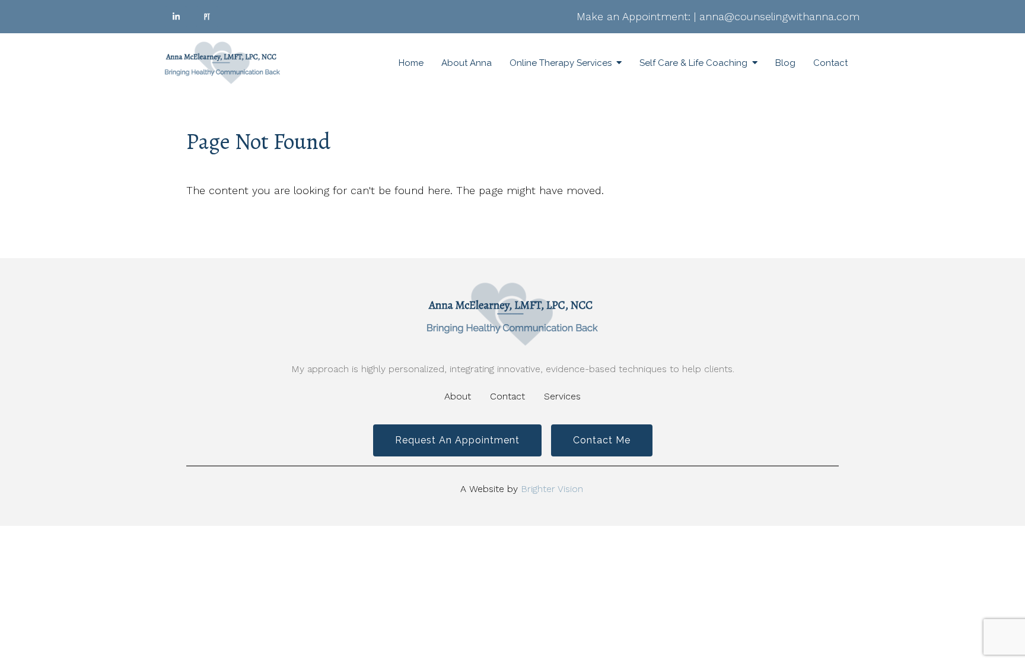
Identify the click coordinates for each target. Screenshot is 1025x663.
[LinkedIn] (176, 16)
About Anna (466, 63)
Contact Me (602, 440)
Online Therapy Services (561, 63)
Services (562, 396)
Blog (785, 63)
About (457, 396)
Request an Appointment (457, 440)
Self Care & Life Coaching (693, 63)
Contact (830, 63)
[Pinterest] (207, 16)
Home (411, 63)
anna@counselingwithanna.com (779, 16)
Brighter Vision (552, 488)
